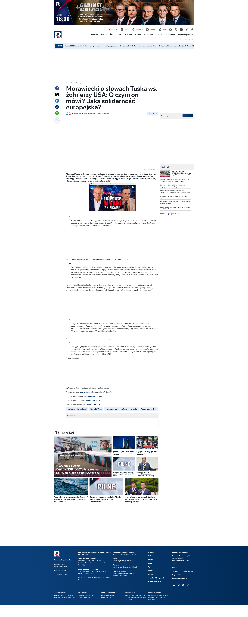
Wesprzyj (139, 29)
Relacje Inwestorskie (179, 578)
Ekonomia (170, 34)
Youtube (170, 29)
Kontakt (160, 34)
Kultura (138, 34)
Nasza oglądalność (185, 34)
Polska (104, 34)
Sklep (127, 29)
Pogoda (153, 29)
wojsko (134, 409)
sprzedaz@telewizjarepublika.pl (124, 554)
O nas (150, 574)
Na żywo (114, 29)
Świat (112, 34)
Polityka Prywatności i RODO (182, 571)
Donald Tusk (96, 409)
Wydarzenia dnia (149, 409)
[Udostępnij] (57, 88)
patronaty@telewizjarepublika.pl (125, 567)
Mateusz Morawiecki (77, 409)
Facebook (186, 29)
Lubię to (154, 113)
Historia (128, 34)
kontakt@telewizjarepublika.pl (124, 561)
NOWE (59, 46)
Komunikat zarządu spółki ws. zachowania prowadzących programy (181, 558)
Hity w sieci (187, 116)
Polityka (94, 34)
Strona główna (70, 83)
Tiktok (192, 29)
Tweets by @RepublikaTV (169, 214)
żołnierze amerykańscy (116, 409)
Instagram (181, 29)
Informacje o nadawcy (180, 552)
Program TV (176, 575)
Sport (119, 34)
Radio (165, 29)
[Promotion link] (124, 12)
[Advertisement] (124, 612)
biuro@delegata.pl (120, 576)
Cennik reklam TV (154, 582)
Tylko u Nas (149, 34)
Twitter (175, 29)
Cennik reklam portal (156, 578)
